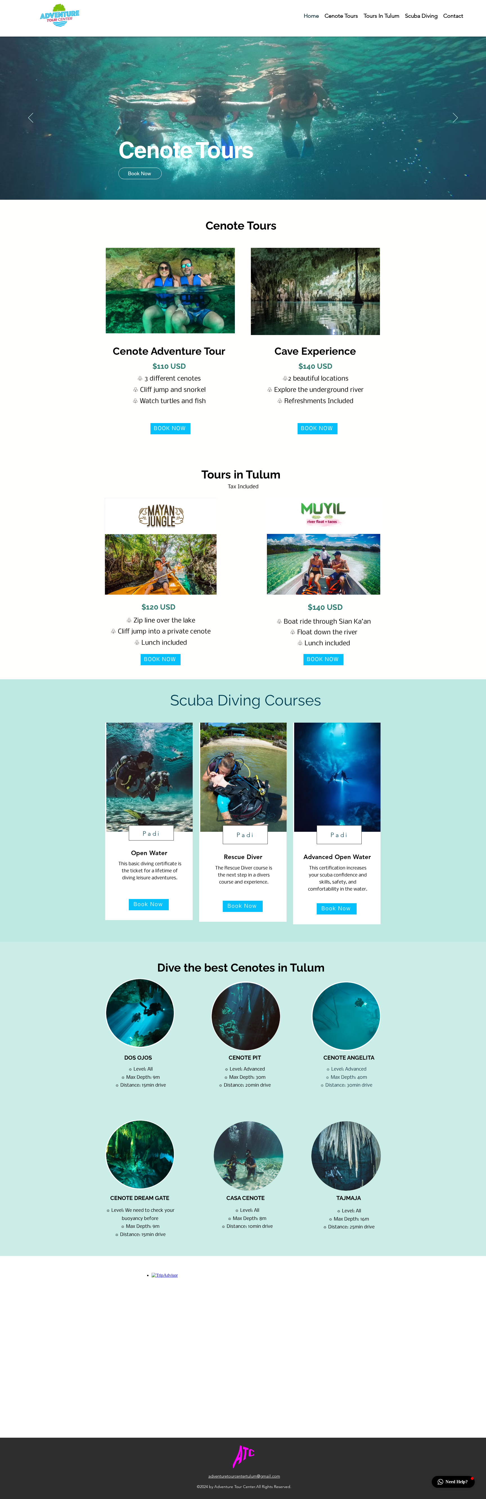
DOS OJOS (138, 1057)
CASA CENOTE (245, 1198)
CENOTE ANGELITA (348, 1057)
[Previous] (30, 118)
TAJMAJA (348, 1198)
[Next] (455, 118)
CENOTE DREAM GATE (139, 1198)
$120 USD (158, 607)
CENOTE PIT (245, 1057)
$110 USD (169, 366)
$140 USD (315, 366)
